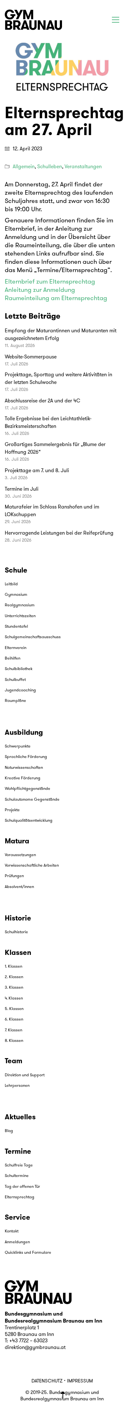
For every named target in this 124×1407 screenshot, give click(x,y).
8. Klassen (14, 1041)
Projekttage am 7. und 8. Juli (37, 470)
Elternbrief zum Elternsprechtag (50, 282)
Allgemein (24, 167)
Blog (9, 1131)
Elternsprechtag (19, 1197)
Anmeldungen (17, 1242)
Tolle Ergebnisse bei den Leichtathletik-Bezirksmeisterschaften (48, 422)
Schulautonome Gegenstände (32, 799)
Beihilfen (12, 658)
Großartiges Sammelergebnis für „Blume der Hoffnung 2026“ (55, 448)
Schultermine (17, 1176)
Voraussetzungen (20, 855)
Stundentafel (16, 626)
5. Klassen (14, 1009)
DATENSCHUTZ (46, 1381)
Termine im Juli (21, 489)
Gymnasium (16, 595)
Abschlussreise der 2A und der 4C (42, 401)
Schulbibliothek (18, 669)
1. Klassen (13, 966)
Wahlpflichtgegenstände (27, 789)
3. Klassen (14, 987)
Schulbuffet (15, 680)
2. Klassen (14, 977)
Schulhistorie (16, 932)
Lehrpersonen (17, 1086)
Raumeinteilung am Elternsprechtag (56, 298)
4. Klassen (14, 998)
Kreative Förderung (22, 778)
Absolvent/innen (19, 887)
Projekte (12, 810)
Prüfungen (14, 876)
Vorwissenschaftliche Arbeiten (32, 865)
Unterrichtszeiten (20, 616)
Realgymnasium (20, 605)
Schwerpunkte (18, 746)
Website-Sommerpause (31, 357)
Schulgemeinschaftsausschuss (33, 637)
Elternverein (15, 648)
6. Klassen (14, 1019)
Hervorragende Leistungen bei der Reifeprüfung (59, 533)
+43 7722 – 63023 (28, 1341)
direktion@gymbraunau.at (35, 1347)
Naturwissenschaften (24, 768)
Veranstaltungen (83, 167)
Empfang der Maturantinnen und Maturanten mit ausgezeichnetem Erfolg (60, 334)
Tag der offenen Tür (22, 1187)
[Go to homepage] (33, 20)
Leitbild (11, 584)
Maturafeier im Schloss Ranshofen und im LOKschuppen (52, 511)
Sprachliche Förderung (26, 757)
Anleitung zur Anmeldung (40, 290)
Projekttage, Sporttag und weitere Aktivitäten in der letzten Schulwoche (58, 378)
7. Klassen (13, 1030)
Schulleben (49, 167)
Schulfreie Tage (19, 1165)
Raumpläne (15, 701)
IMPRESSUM (80, 1381)
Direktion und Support (25, 1075)
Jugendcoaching (20, 690)
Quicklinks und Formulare (28, 1253)
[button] (115, 19)
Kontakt (11, 1231)
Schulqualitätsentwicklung (28, 821)
